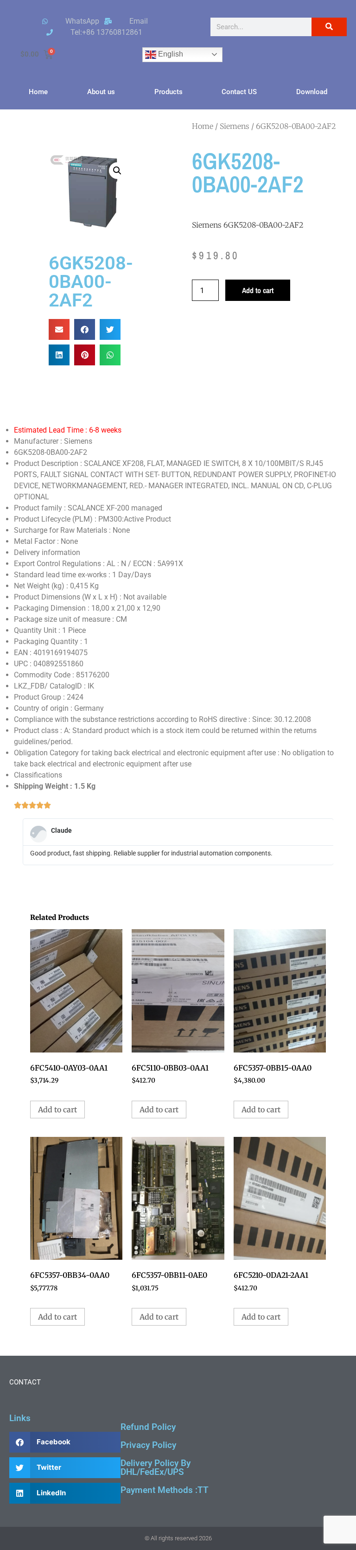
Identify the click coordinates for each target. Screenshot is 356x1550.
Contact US (239, 92)
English (169, 54)
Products (168, 92)
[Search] (329, 27)
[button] (117, 170)
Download (311, 92)
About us (101, 92)
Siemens (234, 126)
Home (38, 92)
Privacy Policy (148, 1445)
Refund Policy (148, 1427)
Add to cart (257, 290)
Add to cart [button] (57, 1109)
